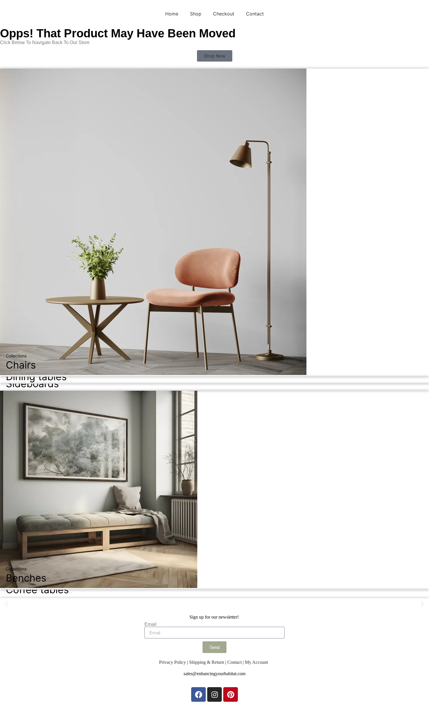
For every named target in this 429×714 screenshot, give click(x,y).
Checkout (223, 14)
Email (150, 624)
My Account (256, 662)
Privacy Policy (172, 662)
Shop (195, 14)
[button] (6, 603)
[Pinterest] (230, 694)
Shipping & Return (206, 662)
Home (171, 14)
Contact (255, 14)
